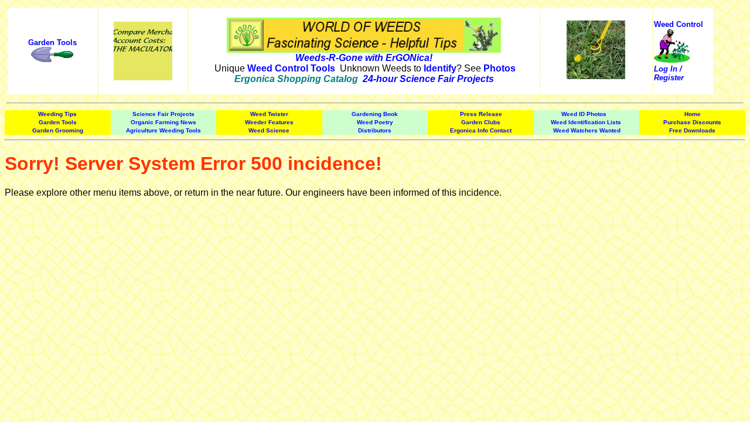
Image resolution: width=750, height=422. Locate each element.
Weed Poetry (375, 122)
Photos (499, 68)
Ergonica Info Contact (481, 130)
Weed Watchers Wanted (587, 130)
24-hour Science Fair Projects (428, 79)
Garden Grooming (57, 130)
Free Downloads (692, 130)
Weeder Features (269, 122)
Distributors (374, 130)
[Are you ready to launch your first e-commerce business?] (143, 27)
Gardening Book (375, 114)
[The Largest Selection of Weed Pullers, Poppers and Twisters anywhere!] (52, 60)
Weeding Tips (57, 114)
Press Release (481, 114)
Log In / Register (669, 73)
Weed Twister (269, 114)
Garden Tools (52, 42)
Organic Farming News (163, 122)
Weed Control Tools (291, 68)
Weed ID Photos (583, 114)
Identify (440, 68)
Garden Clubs (480, 122)
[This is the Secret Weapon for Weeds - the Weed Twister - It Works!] (596, 79)
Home (692, 114)
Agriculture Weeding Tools (163, 130)
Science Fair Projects (163, 114)
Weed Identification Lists (586, 122)
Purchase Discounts (692, 122)
